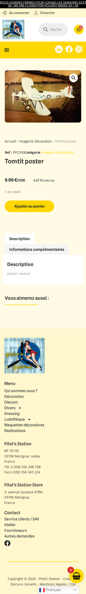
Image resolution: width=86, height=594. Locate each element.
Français (53, 589)
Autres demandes (19, 536)
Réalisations (15, 430)
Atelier (10, 525)
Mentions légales (53, 584)
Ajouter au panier (29, 206)
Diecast (11, 402)
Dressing (12, 413)
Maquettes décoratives (24, 425)
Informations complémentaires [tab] (36, 249)
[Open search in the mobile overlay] (53, 29)
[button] (7, 50)
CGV (72, 584)
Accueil (10, 141)
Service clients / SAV (21, 519)
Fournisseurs (15, 530)
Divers (10, 408)
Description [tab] (19, 239)
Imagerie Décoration (35, 141)
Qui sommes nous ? (21, 391)
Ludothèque (14, 419)
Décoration (14, 396)
